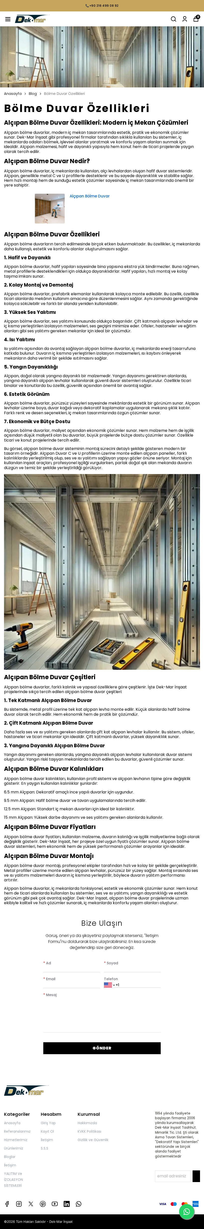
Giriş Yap (48, 1122)
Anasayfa (13, 93)
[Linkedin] (67, 1204)
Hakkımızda (87, 1122)
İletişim (10, 1165)
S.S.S (44, 1148)
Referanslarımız (17, 1131)
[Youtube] (55, 1204)
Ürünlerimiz (13, 1148)
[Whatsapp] (79, 1204)
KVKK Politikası (89, 1131)
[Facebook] (7, 1204)
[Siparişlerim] (185, 19)
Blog (33, 93)
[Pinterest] (43, 1204)
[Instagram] (19, 1204)
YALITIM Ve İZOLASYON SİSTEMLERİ (13, 1179)
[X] (31, 1204)
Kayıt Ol (47, 1131)
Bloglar (9, 1156)
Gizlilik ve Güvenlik (93, 1139)
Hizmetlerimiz (15, 1139)
